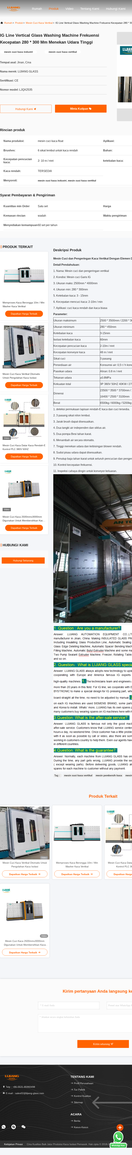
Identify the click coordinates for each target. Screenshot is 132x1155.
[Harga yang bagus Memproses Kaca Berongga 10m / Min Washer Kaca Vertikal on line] (24, 275)
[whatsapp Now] (118, 1147)
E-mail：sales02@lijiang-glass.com (24, 1093)
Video (69, 8)
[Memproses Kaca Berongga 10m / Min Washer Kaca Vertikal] (77, 833)
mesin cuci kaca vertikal (78, 775)
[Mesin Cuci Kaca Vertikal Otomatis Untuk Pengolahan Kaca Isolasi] (25, 833)
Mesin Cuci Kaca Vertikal (39, 22)
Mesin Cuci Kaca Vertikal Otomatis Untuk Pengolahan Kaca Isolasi (25, 864)
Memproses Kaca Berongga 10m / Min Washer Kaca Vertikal (77, 864)
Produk (54, 8)
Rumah (37, 8)
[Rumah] (13, 8)
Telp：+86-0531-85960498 (20, 1086)
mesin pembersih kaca (109, 775)
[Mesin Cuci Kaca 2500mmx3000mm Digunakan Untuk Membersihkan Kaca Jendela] (25, 911)
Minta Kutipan (79, 108)
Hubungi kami (115, 8)
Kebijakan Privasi (13, 1144)
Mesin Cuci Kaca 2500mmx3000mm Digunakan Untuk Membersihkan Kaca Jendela (23, 520)
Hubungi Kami (24, 109)
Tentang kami (89, 8)
